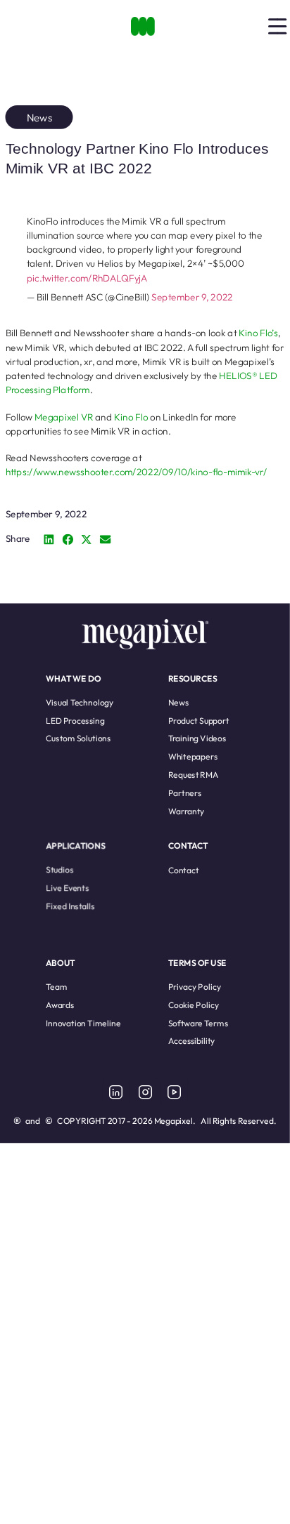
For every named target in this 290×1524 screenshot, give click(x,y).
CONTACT (188, 845)
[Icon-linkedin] (116, 1091)
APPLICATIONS (76, 845)
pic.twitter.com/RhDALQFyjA (87, 278)
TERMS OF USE (197, 962)
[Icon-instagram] (145, 1091)
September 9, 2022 (192, 297)
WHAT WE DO (73, 677)
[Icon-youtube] (173, 1091)
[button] (49, 539)
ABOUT (60, 962)
